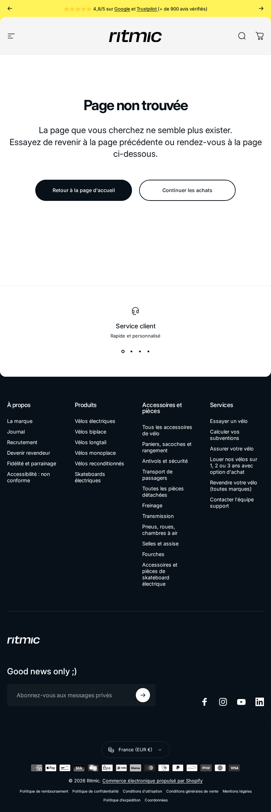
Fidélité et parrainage (31, 463)
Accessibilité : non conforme (28, 477)
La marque (19, 421)
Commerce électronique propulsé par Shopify (152, 780)
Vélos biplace (90, 432)
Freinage (152, 505)
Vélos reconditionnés (99, 463)
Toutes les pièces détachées (163, 491)
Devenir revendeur (28, 453)
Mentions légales (237, 791)
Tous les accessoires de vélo (167, 430)
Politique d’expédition (121, 800)
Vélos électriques (95, 421)
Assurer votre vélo (232, 449)
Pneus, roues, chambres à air (159, 530)
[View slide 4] (148, 351)
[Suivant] (261, 8)
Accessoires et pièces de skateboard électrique (159, 574)
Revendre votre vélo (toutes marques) (233, 485)
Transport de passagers (157, 474)
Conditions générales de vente (192, 791)
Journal (16, 432)
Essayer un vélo (229, 421)
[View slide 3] (140, 351)
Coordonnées (156, 800)
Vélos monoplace (95, 453)
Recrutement (22, 442)
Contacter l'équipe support (232, 502)
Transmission (158, 516)
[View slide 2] (131, 351)
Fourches (153, 554)
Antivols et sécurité (165, 461)
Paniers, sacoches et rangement (167, 447)
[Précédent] (10, 8)
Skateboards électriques (90, 477)
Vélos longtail (90, 442)
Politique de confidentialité (95, 791)
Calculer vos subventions (225, 435)
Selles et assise (160, 544)
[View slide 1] (123, 351)
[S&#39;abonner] (143, 695)
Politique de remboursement (44, 791)
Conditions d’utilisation (142, 791)
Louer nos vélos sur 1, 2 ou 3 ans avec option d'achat (233, 465)
